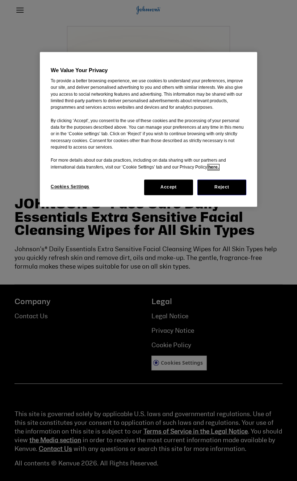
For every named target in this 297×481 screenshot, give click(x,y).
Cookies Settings (70, 186)
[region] (148, 129)
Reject (221, 187)
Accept (168, 187)
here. (213, 167)
